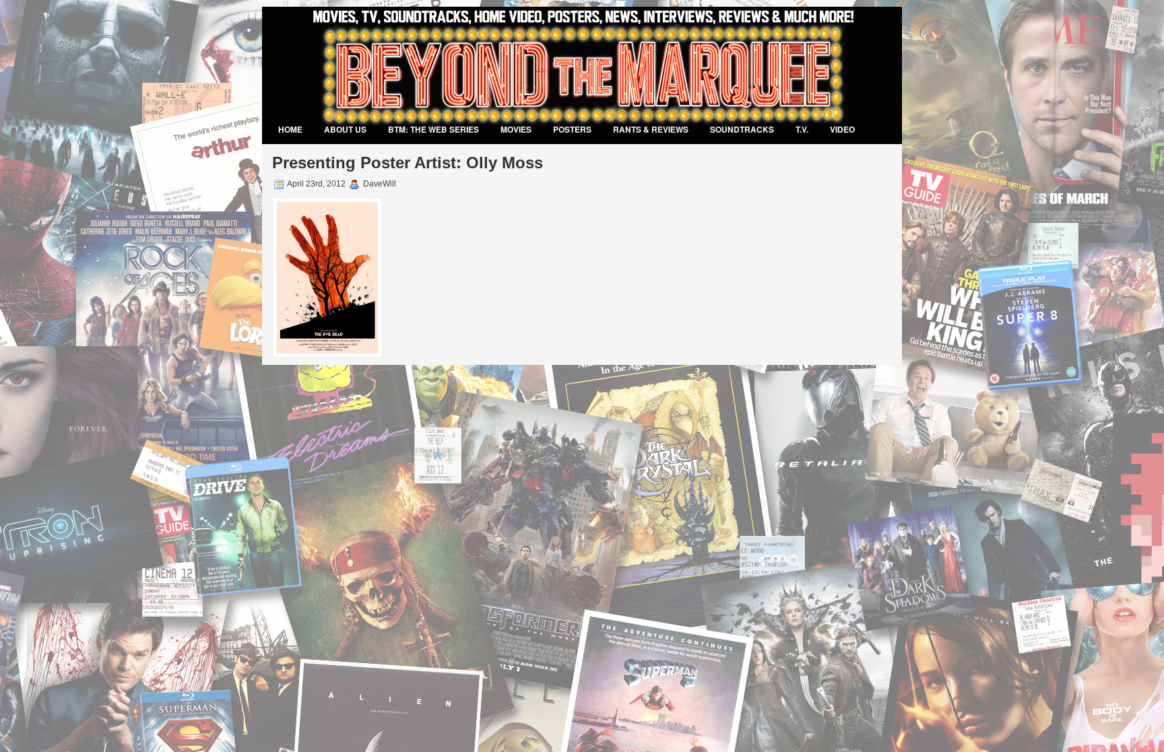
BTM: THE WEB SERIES (433, 129)
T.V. (802, 129)
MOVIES (515, 129)
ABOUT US (345, 129)
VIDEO (842, 129)
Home (290, 129)
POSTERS (572, 129)
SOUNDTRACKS (742, 129)
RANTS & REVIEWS (650, 129)
